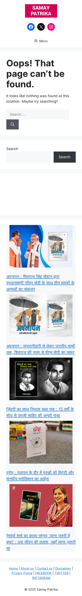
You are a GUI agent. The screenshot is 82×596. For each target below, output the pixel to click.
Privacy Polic (21, 573)
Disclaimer (63, 568)
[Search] (12, 124)
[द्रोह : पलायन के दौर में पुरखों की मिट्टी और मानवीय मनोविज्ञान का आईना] (41, 443)
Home (13, 568)
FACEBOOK (43, 573)
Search (12, 149)
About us (27, 568)
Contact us (45, 568)
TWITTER (61, 573)
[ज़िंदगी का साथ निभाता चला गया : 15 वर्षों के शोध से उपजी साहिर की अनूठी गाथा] (41, 380)
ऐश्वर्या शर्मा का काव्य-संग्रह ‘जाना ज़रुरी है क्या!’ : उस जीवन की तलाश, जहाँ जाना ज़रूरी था (41, 542)
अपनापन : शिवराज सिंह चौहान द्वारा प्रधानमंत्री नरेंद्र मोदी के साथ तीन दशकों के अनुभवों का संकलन (40, 283)
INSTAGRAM (41, 578)
